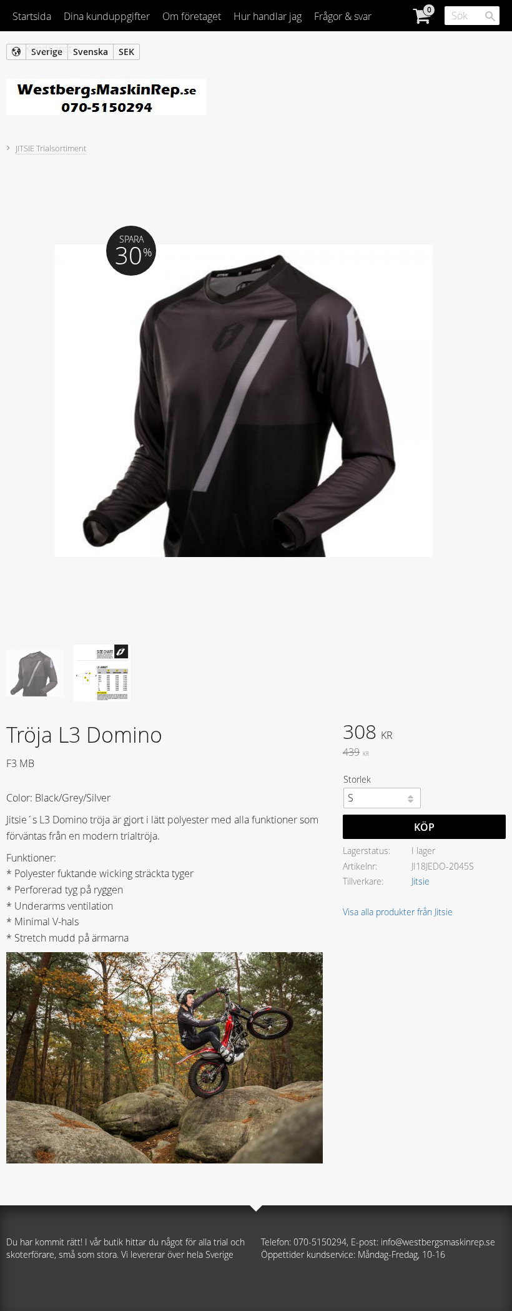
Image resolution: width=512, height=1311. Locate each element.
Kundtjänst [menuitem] (48, 49)
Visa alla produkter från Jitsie (398, 912)
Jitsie (420, 881)
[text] (424, 733)
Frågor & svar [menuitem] (343, 16)
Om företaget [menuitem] (191, 16)
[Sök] (490, 16)
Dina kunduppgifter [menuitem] (107, 16)
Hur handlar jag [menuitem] (268, 16)
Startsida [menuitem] (31, 16)
